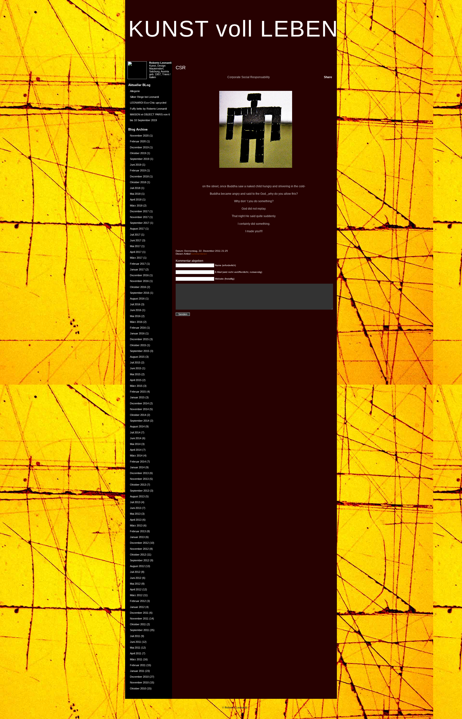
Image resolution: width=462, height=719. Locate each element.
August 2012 (137, 566)
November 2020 (139, 135)
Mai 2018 (135, 193)
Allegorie (135, 91)
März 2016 (136, 321)
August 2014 (137, 426)
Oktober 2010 (138, 688)
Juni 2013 (135, 507)
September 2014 (139, 420)
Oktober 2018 (138, 182)
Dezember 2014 (139, 403)
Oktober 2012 (138, 554)
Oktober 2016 (138, 287)
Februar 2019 (138, 170)
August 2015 (137, 356)
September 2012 (139, 560)
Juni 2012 (135, 577)
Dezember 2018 (139, 176)
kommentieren (199, 253)
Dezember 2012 (139, 542)
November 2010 (139, 682)
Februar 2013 (138, 531)
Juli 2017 (135, 234)
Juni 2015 (135, 368)
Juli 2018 (135, 188)
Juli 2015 (135, 362)
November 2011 (139, 618)
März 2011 (136, 659)
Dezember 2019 (139, 147)
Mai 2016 (135, 316)
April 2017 (135, 251)
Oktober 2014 (138, 414)
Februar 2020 (138, 141)
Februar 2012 (138, 601)
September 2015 (139, 351)
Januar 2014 (137, 467)
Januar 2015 (137, 397)
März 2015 (136, 385)
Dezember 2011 (139, 612)
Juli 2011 (135, 636)
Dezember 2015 (139, 339)
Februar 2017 (138, 263)
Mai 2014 (135, 444)
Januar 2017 (137, 269)
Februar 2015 (138, 391)
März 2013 (136, 525)
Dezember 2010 (139, 676)
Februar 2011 (138, 665)
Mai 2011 (135, 647)
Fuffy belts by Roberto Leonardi (148, 108)
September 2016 (139, 292)
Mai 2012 (135, 583)
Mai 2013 (135, 513)
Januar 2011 (137, 670)
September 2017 (139, 222)
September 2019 (139, 158)
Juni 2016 (135, 310)
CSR (181, 67)
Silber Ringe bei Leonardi (144, 96)
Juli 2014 (135, 432)
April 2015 (135, 380)
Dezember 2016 (139, 275)
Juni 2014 (135, 438)
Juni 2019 (135, 164)
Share (328, 77)
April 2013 (135, 519)
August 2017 (137, 228)
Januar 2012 (137, 607)
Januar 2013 (137, 537)
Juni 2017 (135, 240)
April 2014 (135, 449)
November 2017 (139, 217)
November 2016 (139, 281)
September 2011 (139, 630)
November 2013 (139, 478)
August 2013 (137, 496)
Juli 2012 (135, 571)
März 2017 (136, 257)
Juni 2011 (135, 641)
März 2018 (136, 205)
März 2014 (136, 455)
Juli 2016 (135, 304)
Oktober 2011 (138, 624)
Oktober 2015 (138, 345)
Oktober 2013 (138, 484)
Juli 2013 (135, 502)
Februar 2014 (138, 461)
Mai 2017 (135, 246)
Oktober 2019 (138, 153)
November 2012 (139, 548)
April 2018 (135, 199)
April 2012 (135, 589)
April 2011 (135, 653)
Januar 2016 (137, 333)
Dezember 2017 (139, 211)
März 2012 (136, 595)
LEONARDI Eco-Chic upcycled (148, 102)
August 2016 (137, 298)
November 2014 (139, 409)
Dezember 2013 (139, 473)
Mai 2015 (135, 374)
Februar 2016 (138, 327)
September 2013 (139, 490)
